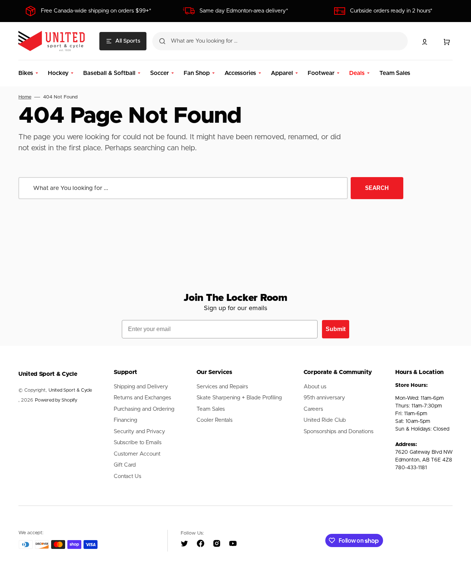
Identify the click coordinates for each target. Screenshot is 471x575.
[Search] (162, 41)
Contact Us (127, 476)
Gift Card (125, 465)
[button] (425, 42)
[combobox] (280, 41)
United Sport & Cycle (70, 390)
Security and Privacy (139, 431)
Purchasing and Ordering (144, 409)
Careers (313, 409)
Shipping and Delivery (141, 386)
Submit (336, 329)
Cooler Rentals (214, 420)
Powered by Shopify (56, 400)
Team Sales (210, 409)
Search (377, 188)
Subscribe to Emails (138, 442)
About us (315, 386)
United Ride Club (325, 420)
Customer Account (137, 454)
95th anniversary (324, 397)
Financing (125, 420)
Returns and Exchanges (142, 397)
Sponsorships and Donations (338, 431)
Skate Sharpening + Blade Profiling (239, 397)
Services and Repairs (222, 386)
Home (24, 97)
